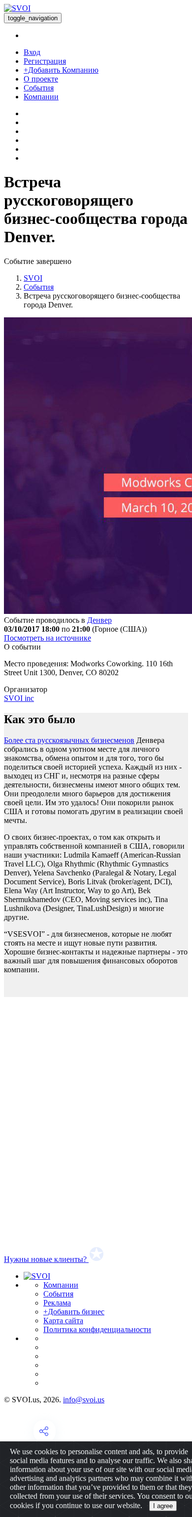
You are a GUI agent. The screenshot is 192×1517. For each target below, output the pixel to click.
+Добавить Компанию (61, 70)
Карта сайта (63, 1320)
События (39, 88)
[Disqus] (96, 1120)
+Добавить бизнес (73, 1311)
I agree (163, 1506)
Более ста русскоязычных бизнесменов (69, 740)
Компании (41, 96)
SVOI (33, 278)
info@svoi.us (83, 1399)
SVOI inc (19, 698)
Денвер (99, 620)
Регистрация (45, 61)
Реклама (57, 1303)
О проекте (41, 79)
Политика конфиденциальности (97, 1329)
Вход (32, 52)
